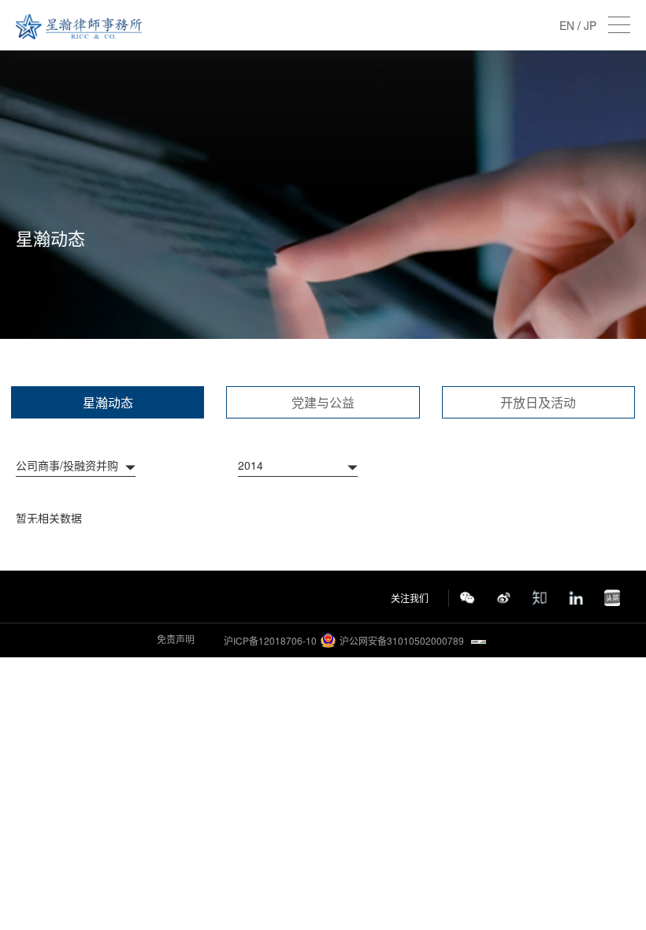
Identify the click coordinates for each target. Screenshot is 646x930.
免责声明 (176, 638)
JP (590, 25)
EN (566, 25)
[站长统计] (478, 640)
